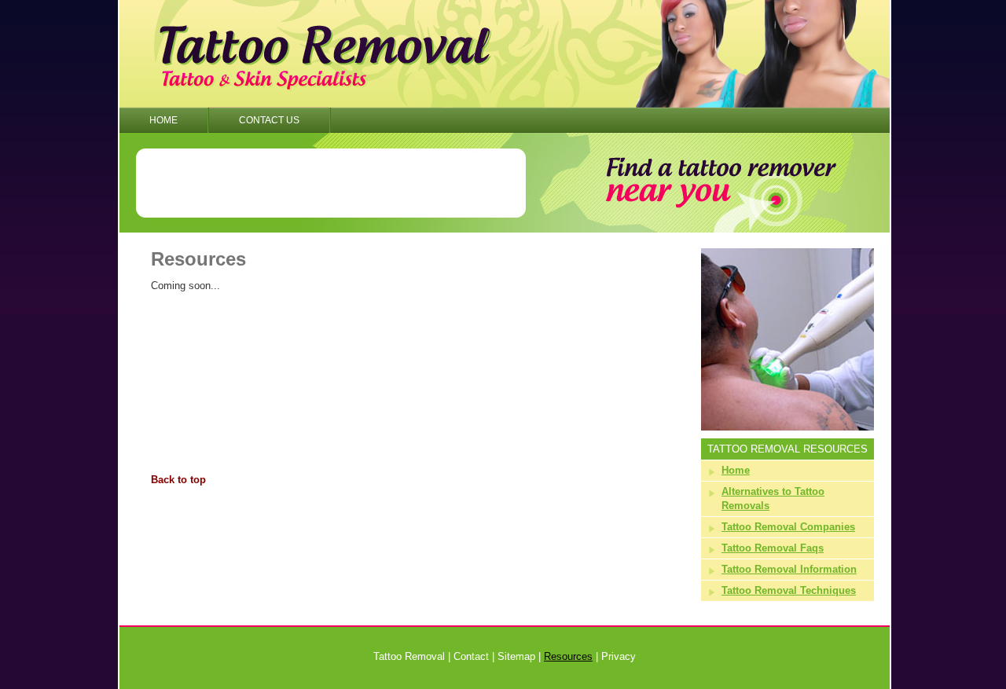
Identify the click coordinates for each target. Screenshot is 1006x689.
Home (163, 120)
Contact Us (269, 120)
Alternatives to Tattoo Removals (772, 498)
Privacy (618, 656)
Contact (471, 656)
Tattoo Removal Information (789, 569)
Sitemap (516, 656)
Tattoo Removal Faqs (772, 548)
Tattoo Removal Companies (788, 527)
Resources (568, 656)
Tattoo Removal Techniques (788, 590)
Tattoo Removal (409, 656)
